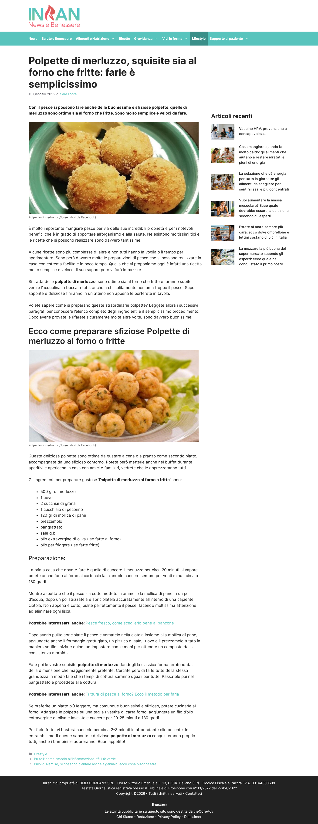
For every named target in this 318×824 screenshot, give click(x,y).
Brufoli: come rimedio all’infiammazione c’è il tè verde (75, 759)
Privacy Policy (169, 816)
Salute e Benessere (57, 38)
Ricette (124, 38)
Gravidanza (143, 38)
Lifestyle (199, 38)
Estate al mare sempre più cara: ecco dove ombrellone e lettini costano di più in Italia (264, 232)
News (33, 38)
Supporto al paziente (226, 38)
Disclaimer (193, 816)
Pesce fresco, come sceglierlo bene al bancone (130, 623)
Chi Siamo (124, 816)
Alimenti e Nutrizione (92, 38)
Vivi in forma (172, 38)
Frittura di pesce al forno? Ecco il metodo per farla (132, 694)
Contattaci (193, 793)
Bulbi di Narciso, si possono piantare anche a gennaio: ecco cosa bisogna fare (95, 764)
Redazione (145, 816)
